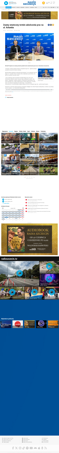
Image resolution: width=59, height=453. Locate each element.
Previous (6, 46)
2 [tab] (30, 62)
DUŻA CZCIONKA (45, 440)
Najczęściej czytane (28, 197)
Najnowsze (5, 131)
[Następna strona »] (34, 177)
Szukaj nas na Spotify (52, 7)
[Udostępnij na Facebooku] (49, 25)
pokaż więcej (6, 203)
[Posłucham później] (12, 91)
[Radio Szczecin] (29, 3)
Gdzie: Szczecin (8, 95)
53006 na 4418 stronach (29, 178)
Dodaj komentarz (10, 97)
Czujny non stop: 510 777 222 (7, 439)
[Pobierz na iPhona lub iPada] (39, 446)
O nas (36, 7)
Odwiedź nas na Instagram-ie (48, 7)
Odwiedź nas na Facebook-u (45, 7)
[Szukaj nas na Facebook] (13, 446)
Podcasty (14, 7)
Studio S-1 (27, 7)
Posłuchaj (43, 131)
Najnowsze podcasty (7, 319)
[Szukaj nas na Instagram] (20, 446)
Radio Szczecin (5, 9)
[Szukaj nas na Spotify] (27, 446)
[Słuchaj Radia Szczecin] (6, 3)
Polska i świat (22, 131)
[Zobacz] (29, 15)
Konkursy (22, 7)
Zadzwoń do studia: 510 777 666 (8, 438)
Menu (58, 7)
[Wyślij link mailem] (53, 25)
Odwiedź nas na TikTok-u (50, 7)
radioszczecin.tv (9, 258)
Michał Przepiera (40, 80)
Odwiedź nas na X (47, 7)
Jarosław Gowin (17, 30)
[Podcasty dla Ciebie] (42, 446)
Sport (28, 131)
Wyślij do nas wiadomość (53, 7)
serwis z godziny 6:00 (8, 199)
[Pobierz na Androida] (35, 446)
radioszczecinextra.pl (26, 439)
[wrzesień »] (22, 208)
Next (53, 46)
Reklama (32, 7)
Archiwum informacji (5, 206)
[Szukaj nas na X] (16, 446)
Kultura (33, 131)
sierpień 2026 (13, 208)
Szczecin (11, 131)
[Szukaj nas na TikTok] (23, 446)
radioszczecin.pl (25, 438)
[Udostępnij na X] (51, 25)
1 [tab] (28, 62)
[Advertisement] (29, 106)
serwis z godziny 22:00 (8, 201)
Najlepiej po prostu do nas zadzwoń (43, 7)
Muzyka (18, 7)
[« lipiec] (3, 208)
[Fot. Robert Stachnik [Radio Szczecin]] (29, 46)
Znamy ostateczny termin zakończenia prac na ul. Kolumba (23, 26)
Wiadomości (8, 7)
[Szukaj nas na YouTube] (31, 446)
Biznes (37, 131)
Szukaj (55, 7)
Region (9, 9)
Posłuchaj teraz (45, 438)
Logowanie (44, 439)
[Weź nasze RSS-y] (45, 446)
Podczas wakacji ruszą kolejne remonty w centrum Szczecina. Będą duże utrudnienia (45, 78)
